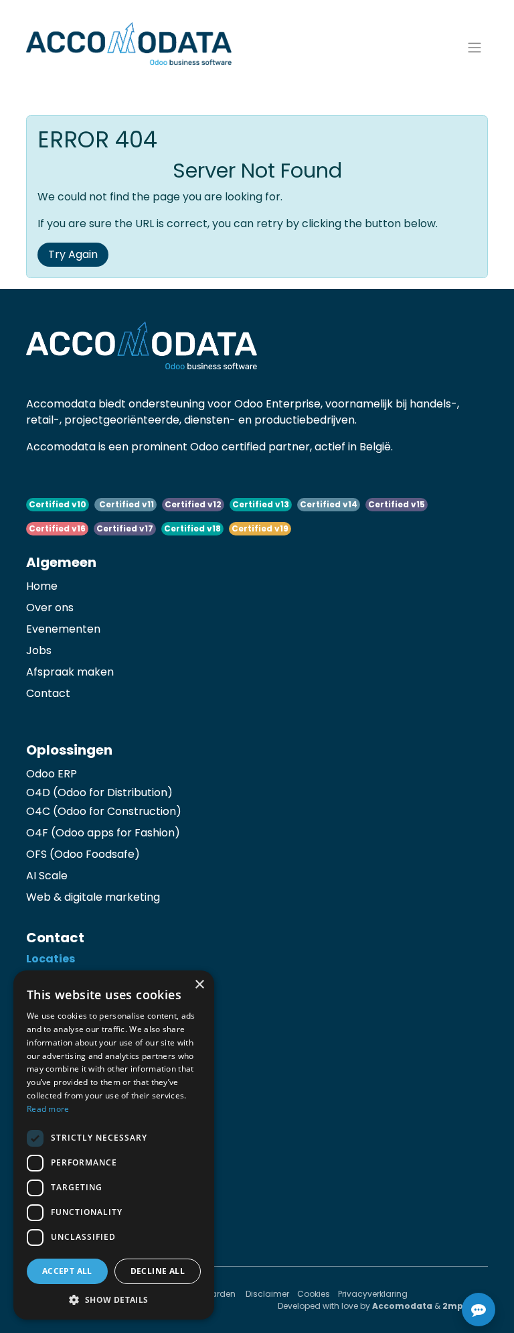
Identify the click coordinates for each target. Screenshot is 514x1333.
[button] (114, 1299)
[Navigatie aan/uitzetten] (474, 47)
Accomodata (402, 1306)
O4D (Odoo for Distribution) (99, 792)
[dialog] (113, 1145)
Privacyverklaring (373, 1293)
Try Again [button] (73, 254)
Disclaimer (267, 1293)
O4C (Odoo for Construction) (103, 811)
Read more (48, 1109)
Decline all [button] (158, 1271)
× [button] (199, 985)
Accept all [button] (67, 1271)
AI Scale (47, 875)
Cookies (313, 1293)
